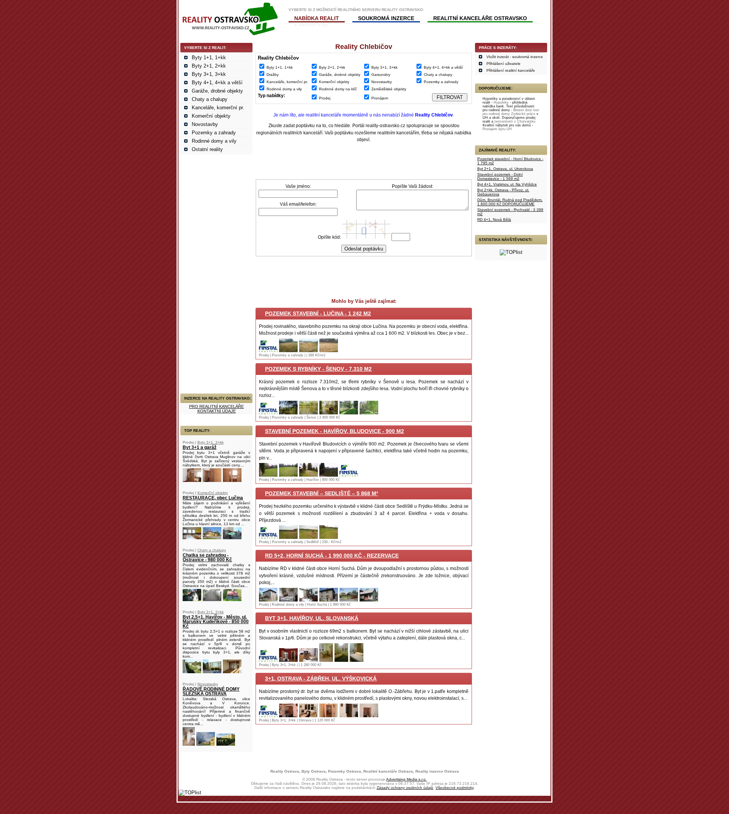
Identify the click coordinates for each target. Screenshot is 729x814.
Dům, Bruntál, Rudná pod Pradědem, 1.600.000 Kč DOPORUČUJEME (510, 202)
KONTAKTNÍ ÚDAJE (216, 411)
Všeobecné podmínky (454, 788)
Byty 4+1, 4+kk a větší (217, 82)
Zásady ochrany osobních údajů (405, 788)
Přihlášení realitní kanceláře (510, 70)
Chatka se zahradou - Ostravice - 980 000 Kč (207, 557)
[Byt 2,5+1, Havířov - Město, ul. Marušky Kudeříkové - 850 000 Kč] (192, 671)
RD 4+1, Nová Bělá (494, 219)
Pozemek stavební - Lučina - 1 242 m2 (318, 313)
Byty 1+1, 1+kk (209, 57)
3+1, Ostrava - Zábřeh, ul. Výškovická (321, 678)
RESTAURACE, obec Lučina (213, 498)
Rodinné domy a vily (214, 141)
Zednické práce (523, 114)
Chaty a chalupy (209, 99)
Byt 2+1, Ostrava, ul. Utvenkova (505, 169)
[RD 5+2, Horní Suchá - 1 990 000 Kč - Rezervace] (268, 600)
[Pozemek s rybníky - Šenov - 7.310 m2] (268, 413)
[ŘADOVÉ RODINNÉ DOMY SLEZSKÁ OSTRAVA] (189, 744)
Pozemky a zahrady (214, 132)
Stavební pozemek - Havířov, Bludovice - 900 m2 (334, 431)
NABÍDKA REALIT (316, 18)
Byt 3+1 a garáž (199, 447)
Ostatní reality (207, 149)
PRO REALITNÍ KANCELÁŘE (216, 406)
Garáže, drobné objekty (217, 91)
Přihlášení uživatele (503, 63)
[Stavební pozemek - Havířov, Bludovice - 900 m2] (268, 475)
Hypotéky (501, 102)
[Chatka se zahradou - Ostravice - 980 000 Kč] (192, 599)
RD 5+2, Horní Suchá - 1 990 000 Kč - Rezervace (332, 556)
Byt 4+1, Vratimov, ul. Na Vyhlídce (507, 184)
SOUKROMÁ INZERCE (386, 18)
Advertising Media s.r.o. (406, 779)
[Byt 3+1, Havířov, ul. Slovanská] (268, 660)
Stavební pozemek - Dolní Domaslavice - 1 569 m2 (500, 176)
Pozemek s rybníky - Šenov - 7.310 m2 (318, 369)
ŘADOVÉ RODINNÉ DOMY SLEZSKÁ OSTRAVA (211, 691)
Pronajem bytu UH (497, 129)
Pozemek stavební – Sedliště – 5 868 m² (321, 493)
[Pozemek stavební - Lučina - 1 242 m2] (268, 350)
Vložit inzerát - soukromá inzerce (514, 57)
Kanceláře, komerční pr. (218, 107)
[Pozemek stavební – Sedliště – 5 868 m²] (268, 537)
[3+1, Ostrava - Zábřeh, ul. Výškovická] (268, 715)
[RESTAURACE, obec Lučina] (192, 537)
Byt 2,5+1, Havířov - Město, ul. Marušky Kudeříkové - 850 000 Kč (216, 621)
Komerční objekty (211, 116)
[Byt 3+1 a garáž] (192, 480)
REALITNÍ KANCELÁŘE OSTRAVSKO (480, 18)
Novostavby (205, 124)
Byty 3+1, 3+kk (209, 74)
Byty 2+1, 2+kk (209, 66)
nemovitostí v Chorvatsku (514, 121)
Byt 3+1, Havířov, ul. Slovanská (311, 618)
